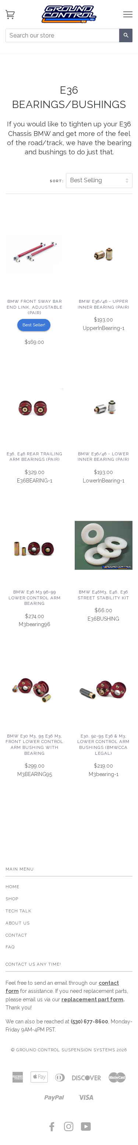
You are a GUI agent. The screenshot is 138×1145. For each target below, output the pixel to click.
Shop (12, 898)
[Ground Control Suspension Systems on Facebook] (52, 1128)
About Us (18, 923)
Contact (16, 935)
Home (13, 886)
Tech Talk (18, 911)
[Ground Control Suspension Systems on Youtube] (86, 1128)
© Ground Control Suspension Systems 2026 (69, 1049)
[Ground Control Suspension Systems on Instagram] (69, 1128)
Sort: (57, 181)
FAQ (10, 947)
